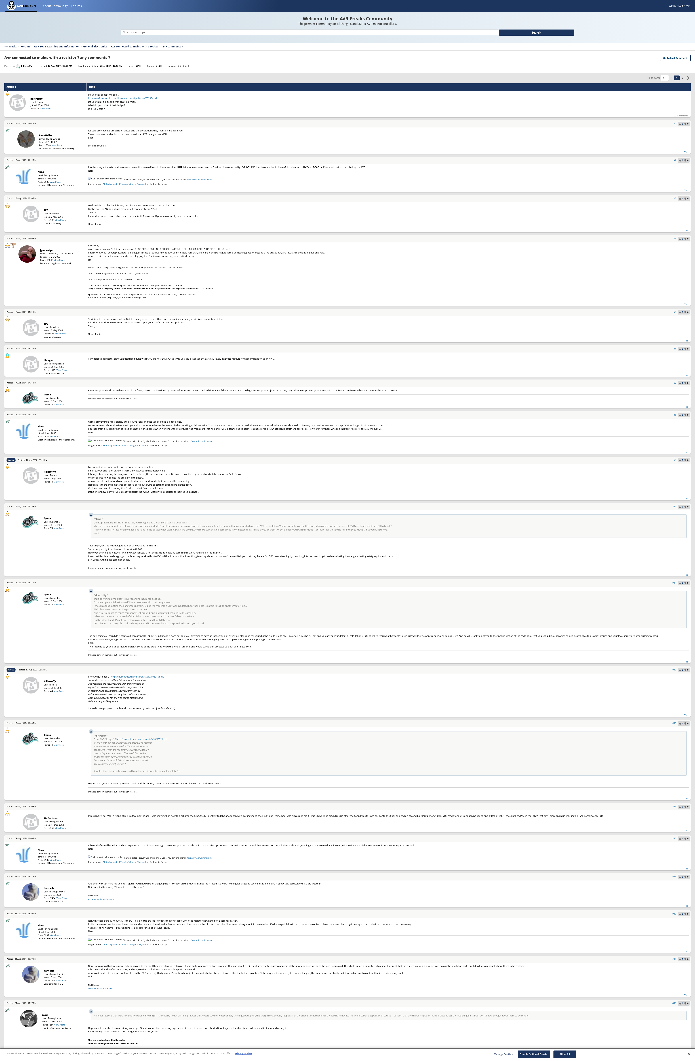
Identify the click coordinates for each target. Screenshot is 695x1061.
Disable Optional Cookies (534, 1054)
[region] (347, 1054)
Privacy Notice (243, 1053)
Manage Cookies (503, 1054)
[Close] (689, 1054)
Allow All (565, 1054)
